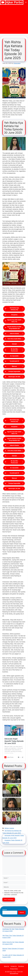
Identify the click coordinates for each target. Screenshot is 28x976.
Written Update (9, 828)
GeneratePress (14, 973)
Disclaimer (21, 966)
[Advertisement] (14, 19)
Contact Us (14, 966)
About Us (6, 966)
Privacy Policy (14, 968)
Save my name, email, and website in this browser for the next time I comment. (13, 892)
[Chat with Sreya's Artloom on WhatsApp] (14, 82)
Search (4, 909)
